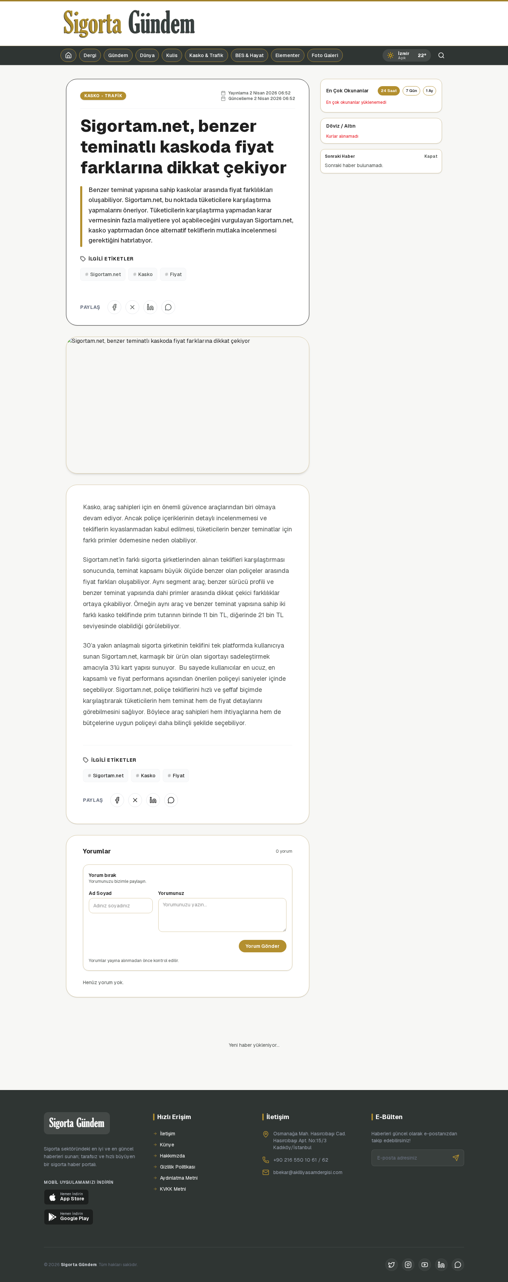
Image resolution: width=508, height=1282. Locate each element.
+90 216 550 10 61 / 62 (300, 1160)
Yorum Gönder (263, 946)
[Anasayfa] (68, 55)
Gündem (118, 55)
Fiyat (176, 274)
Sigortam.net (105, 274)
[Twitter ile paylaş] (132, 307)
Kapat (431, 156)
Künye (167, 1145)
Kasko (145, 274)
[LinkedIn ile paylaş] (150, 307)
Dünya (147, 55)
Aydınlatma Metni (179, 1178)
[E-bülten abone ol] (456, 1158)
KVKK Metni (173, 1189)
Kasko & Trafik (206, 55)
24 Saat (389, 90)
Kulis (172, 55)
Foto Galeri (325, 55)
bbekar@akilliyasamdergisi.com (307, 1172)
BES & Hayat (249, 55)
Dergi (90, 55)
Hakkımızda (172, 1156)
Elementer (287, 55)
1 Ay (429, 90)
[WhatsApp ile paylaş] (168, 307)
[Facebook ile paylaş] (114, 307)
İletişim (167, 1133)
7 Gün (411, 90)
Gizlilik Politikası (177, 1167)
